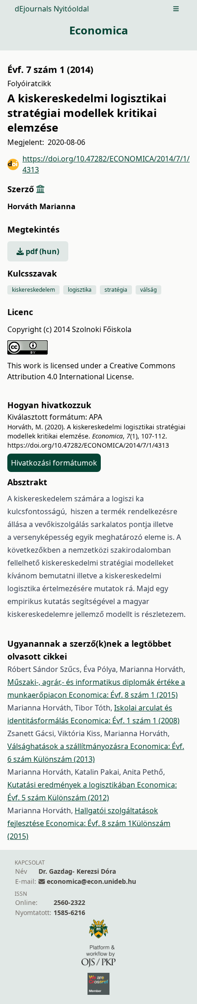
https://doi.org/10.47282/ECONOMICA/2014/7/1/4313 (106, 164)
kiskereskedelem (33, 290)
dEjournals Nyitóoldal (52, 9)
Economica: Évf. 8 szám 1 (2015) (123, 695)
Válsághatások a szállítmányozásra (68, 746)
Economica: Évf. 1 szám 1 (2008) (125, 721)
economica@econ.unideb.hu (91, 881)
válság (148, 290)
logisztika (80, 290)
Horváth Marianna (41, 206)
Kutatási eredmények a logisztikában (72, 785)
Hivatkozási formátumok (54, 463)
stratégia (115, 290)
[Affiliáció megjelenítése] (40, 189)
